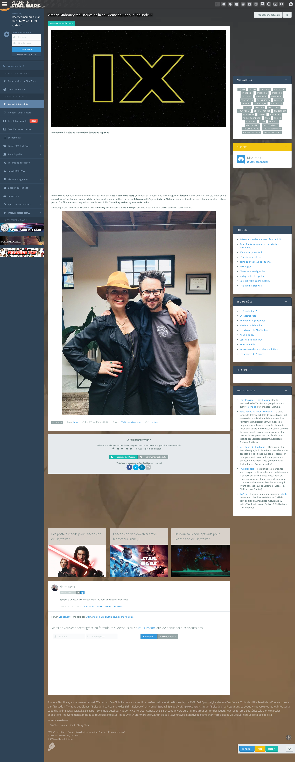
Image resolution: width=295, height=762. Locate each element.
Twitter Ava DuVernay (131, 422)
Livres (247, 107)
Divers (252, 89)
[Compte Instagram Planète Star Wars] (243, 4)
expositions (54, 715)
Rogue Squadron (252, 118)
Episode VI (261, 96)
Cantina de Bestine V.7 (251, 339)
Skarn (88, 616)
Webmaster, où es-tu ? (251, 252)
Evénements (263, 100)
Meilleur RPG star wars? (251, 285)
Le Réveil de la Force (266, 702)
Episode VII (276, 96)
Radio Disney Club (79, 725)
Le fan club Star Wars (16, 73)
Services (251, 121)
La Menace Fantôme (225, 702)
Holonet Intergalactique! (252, 320)
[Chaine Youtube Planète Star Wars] (256, 4)
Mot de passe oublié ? (26, 54)
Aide (260, 748)
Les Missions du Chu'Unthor (254, 330)
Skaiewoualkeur (109, 616)
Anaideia (129, 616)
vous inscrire (147, 628)
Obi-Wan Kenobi (262, 111)
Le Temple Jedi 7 (248, 311)
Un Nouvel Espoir (155, 706)
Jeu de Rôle (260, 104)
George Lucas (158, 702)
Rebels (262, 114)
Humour (246, 104)
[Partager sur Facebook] (129, 467)
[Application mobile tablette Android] (230, 4)
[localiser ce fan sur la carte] (78, 592)
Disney (177, 702)
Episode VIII (247, 100)
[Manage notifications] (288, 737)
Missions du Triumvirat (251, 325)
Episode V (247, 96)
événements (73, 715)
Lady (259, 399)
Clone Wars (269, 710)
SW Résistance (270, 125)
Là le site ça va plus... (250, 257)
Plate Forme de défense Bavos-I (256, 411)
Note (271, 748)
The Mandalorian (272, 129)
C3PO (144, 710)
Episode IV (262, 93)
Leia (87, 710)
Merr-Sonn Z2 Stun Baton (252, 446)
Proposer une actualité (268, 14)
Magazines (273, 107)
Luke (81, 710)
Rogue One (275, 114)
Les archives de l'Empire (252, 353)
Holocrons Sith (247, 344)
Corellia (252, 406)
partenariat (14, 220)
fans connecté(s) (257, 159)
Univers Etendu (251, 132)
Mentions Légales (65, 732)
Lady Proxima (247, 399)
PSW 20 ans (248, 114)
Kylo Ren (135, 710)
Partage (246, 748)
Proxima (266, 399)
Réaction (108, 606)
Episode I (265, 89)
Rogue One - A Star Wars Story (135, 715)
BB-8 (161, 710)
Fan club (278, 100)
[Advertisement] (137, 163)
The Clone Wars (251, 129)
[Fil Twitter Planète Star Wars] (249, 4)
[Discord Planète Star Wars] (262, 4)
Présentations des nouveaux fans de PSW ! (261, 239)
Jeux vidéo (276, 104)
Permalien (118, 606)
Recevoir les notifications (61, 23)
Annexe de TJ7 (247, 334)
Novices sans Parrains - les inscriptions (259, 349)
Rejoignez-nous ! (116, 732)
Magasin (259, 107)
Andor (241, 89)
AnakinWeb (94, 702)
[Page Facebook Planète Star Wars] (236, 4)
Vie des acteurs (272, 132)
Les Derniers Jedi (244, 715)
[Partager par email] (148, 467)
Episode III (247, 93)
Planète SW (280, 111)
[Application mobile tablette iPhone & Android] (217, 4)
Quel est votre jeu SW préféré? (255, 280)
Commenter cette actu (155, 456)
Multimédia (244, 111)
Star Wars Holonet (59, 725)
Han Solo (96, 710)
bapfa (121, 616)
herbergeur (245, 266)
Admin (99, 606)
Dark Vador (122, 710)
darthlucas (67, 587)
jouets (221, 710)
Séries (277, 118)
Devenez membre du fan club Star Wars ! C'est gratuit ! (26, 21)
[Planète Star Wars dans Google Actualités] (269, 4)
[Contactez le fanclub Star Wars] (275, 4)
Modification (89, 606)
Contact (103, 732)
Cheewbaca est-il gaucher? (253, 271)
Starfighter (252, 125)
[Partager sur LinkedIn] (142, 467)
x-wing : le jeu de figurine (252, 276)
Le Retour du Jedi (234, 706)
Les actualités (66, 616)
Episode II (279, 89)
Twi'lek (243, 493)
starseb (96, 616)
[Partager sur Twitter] (136, 467)
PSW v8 (51, 732)
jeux (229, 710)
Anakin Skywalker (66, 710)
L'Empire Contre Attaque (193, 706)
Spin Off (273, 121)
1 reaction (153, 422)
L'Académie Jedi (248, 315)
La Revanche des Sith (117, 706)
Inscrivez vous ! (168, 636)
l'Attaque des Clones (77, 706)
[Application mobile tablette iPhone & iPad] (224, 4)
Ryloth (283, 493)
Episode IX (277, 93)
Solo (262, 121)
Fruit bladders (247, 468)
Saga (267, 118)
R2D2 (152, 710)
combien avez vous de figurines (255, 261)
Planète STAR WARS (27, 4)
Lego (235, 710)
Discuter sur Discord (125, 456)
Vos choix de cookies (86, 732)
